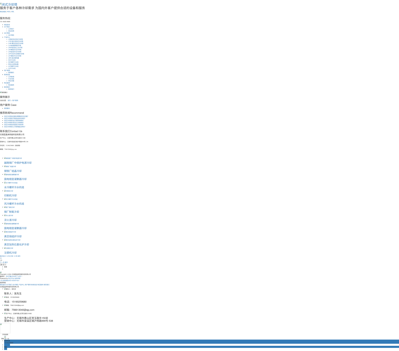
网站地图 (3, 11)
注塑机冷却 (10, 252)
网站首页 (7, 25)
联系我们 (7, 87)
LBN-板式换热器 (13, 58)
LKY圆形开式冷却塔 (14, 56)
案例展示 (11, 72)
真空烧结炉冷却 (13, 236)
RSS (8, 11)
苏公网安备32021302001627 (9, 280)
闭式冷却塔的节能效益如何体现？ (15, 118)
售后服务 (7, 83)
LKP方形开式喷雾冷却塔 (16, 54)
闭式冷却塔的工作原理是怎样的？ (15, 127)
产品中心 (7, 37)
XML (12, 11)
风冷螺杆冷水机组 (14, 203)
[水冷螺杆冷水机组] (10, 182)
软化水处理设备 (13, 64)
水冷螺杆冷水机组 (14, 187)
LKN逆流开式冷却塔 (14, 52)
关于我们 (7, 27)
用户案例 (7, 70)
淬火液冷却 (10, 220)
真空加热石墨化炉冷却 (16, 244)
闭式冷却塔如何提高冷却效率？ (14, 124)
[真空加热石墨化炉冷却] (12, 240)
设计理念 (7, 33)
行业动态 (11, 79)
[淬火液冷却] (8, 215)
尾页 (6, 262)
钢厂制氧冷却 (11, 211)
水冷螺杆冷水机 (13, 66)
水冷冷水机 (12, 68)
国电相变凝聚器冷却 (15, 179)
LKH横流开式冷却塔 (14, 49)
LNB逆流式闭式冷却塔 (15, 39)
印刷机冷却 (10, 195)
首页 (9, 100)
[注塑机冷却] (8, 248)
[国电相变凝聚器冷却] (11, 174)
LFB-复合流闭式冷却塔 (15, 41)
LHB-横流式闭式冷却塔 (15, 43)
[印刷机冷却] (8, 191)
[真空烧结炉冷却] (10, 231)
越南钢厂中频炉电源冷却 (18, 162)
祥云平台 (11, 278)
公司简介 (11, 29)
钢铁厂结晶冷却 (13, 171)
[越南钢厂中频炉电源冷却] (13, 158)
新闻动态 (7, 74)
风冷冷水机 (12, 60)
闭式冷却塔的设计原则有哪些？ (14, 120)
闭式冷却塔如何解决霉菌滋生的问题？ (16, 116)
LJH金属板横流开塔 (14, 45)
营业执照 (11, 31)
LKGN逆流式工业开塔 (15, 47)
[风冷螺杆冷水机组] (10, 199)
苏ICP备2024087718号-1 (14, 276)
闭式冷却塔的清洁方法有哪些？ (14, 122)
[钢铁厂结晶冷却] (10, 166)
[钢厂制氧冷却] (9, 207)
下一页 (2, 262)
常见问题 (11, 81)
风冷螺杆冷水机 (13, 62)
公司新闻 (11, 76)
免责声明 (17, 278)
